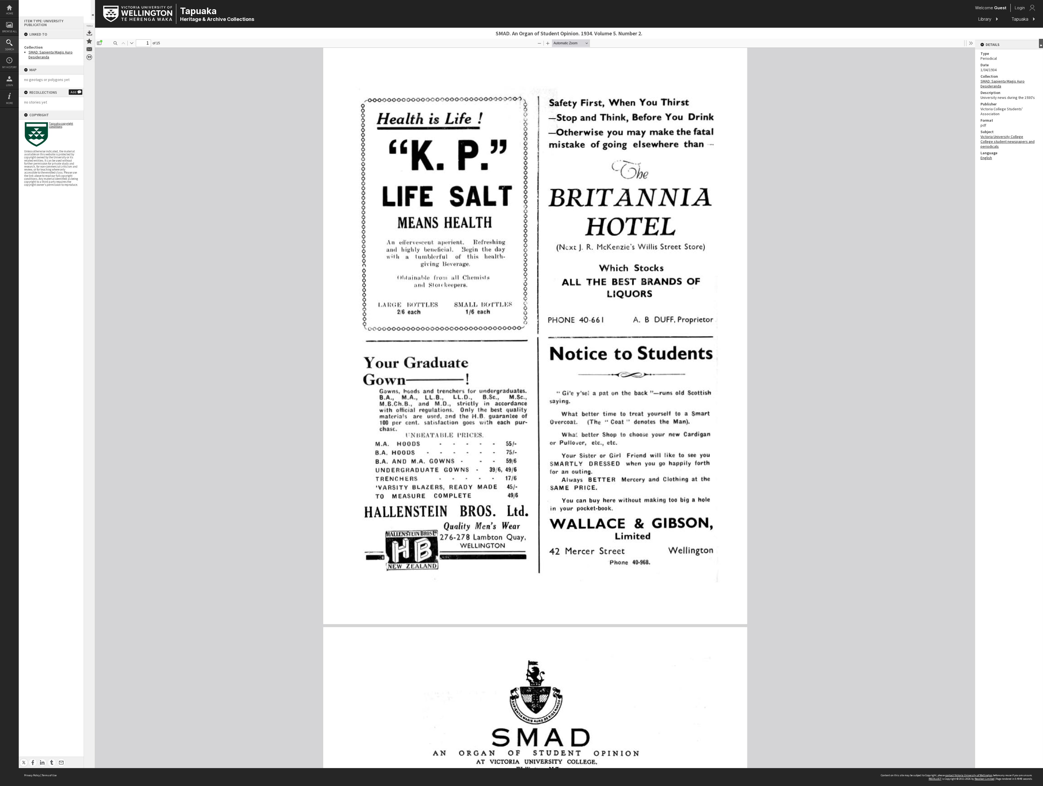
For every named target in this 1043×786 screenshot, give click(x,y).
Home (9, 13)
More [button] (9, 103)
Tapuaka (1020, 19)
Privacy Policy (32, 775)
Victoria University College (1002, 136)
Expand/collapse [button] (1041, 43)
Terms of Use (49, 775)
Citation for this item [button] (89, 57)
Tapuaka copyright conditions (61, 125)
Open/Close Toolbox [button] (93, 10)
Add (73, 92)
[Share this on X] (24, 759)
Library (985, 19)
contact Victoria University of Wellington (968, 775)
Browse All (9, 31)
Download (89, 33)
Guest (1000, 7)
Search (9, 49)
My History (9, 67)
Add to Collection (89, 41)
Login (9, 85)
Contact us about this (89, 49)
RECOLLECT (935, 779)
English (986, 157)
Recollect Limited (984, 779)
